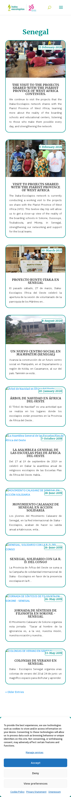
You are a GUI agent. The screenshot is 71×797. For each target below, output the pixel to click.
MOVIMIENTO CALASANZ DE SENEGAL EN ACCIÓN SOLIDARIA (35, 507)
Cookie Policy (17, 791)
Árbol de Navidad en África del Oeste (35, 399)
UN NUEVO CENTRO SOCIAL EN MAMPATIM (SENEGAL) (35, 352)
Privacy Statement (36, 791)
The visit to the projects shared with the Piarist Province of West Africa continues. (35, 89)
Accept (35, 763)
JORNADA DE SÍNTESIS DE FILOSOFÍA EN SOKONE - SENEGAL (35, 613)
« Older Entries (14, 692)
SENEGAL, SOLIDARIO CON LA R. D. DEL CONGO (35, 560)
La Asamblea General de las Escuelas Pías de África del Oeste (35, 453)
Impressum (54, 791)
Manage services (34, 752)
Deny (35, 773)
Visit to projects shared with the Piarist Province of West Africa (35, 187)
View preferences (36, 783)
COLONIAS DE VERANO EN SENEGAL (35, 662)
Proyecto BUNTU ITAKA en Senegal (35, 281)
